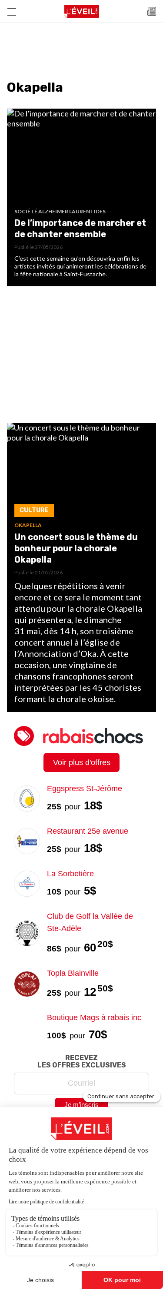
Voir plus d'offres (81, 762)
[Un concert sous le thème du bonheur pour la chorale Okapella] (81, 472)
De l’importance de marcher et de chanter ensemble (80, 228)
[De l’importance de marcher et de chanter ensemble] (81, 158)
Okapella (28, 525)
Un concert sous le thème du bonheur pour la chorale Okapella (76, 548)
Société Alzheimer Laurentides (60, 211)
